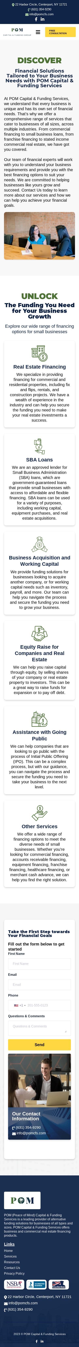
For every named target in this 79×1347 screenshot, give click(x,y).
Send (39, 1044)
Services (10, 1256)
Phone (13, 995)
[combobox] (20, 1005)
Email (12, 974)
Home (8, 1250)
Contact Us (12, 1268)
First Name (16, 953)
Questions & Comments (26, 1016)
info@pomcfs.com (31, 1133)
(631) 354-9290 (41, 9)
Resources (12, 1262)
